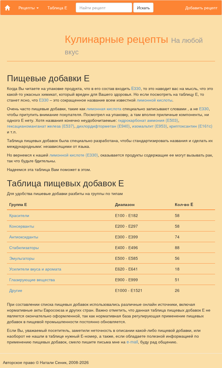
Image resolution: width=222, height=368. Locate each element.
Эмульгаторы (21, 258)
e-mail (132, 342)
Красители (19, 215)
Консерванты (21, 226)
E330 (136, 88)
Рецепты (27, 7)
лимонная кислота (103, 108)
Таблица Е (57, 7)
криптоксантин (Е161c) (190, 126)
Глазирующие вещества (32, 279)
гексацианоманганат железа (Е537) (40, 126)
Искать (143, 7)
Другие (15, 290)
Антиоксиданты (23, 237)
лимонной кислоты (154, 100)
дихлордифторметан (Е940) (103, 126)
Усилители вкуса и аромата (35, 269)
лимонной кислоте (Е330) (73, 155)
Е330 (44, 100)
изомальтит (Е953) (149, 126)
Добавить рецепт (201, 7)
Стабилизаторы (24, 247)
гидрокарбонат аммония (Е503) (148, 120)
